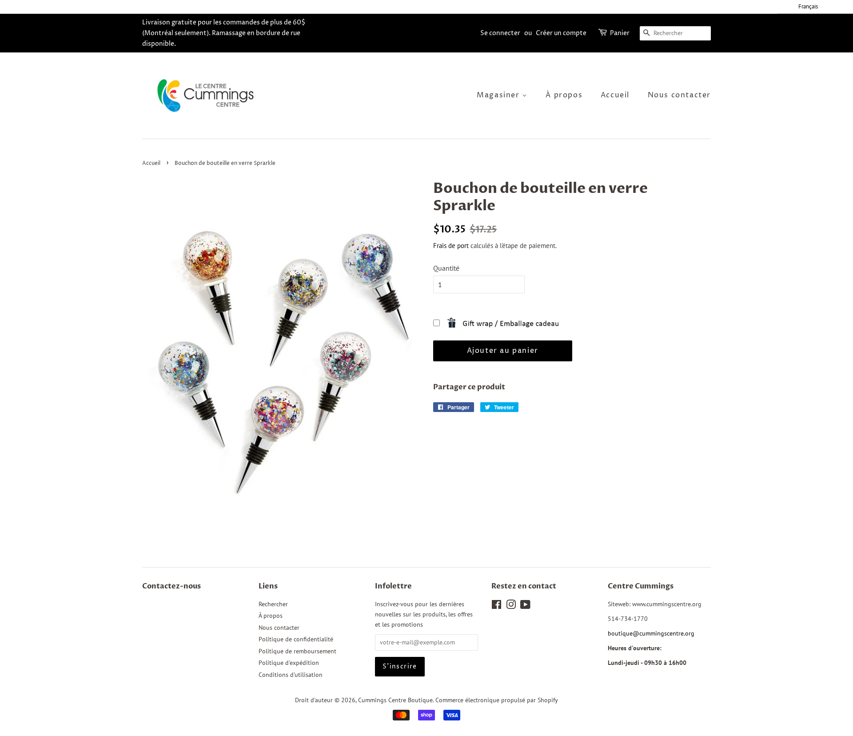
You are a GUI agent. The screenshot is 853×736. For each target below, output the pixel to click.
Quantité (446, 268)
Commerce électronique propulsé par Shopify (496, 700)
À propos (564, 95)
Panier (620, 33)
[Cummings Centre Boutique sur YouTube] (525, 606)
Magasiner (499, 95)
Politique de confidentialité (296, 639)
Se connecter (500, 33)
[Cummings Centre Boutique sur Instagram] (511, 606)
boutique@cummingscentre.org (651, 633)
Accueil (615, 95)
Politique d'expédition (289, 663)
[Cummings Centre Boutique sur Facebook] (496, 606)
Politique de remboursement (297, 651)
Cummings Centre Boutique (395, 700)
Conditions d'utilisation (291, 675)
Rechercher (273, 604)
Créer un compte (561, 33)
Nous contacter (679, 95)
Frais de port (451, 245)
